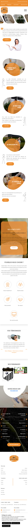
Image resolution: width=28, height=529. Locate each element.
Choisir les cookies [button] (6, 525)
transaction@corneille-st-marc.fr (21, 427)
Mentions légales (24, 470)
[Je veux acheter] (14, 143)
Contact (26, 468)
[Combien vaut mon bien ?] (14, 67)
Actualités (3, 4)
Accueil (2, 468)
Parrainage (9, 4)
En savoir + (7, 39)
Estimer (2, 484)
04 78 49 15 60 (24, 1)
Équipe (2, 470)
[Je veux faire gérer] (14, 105)
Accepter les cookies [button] (6, 523)
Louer (26, 484)
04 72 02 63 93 (5, 1)
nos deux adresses (14, 444)
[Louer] (8, 18)
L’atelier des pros (24, 4)
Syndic (5, 200)
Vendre (2, 482)
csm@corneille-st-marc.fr (6, 427)
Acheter (10, 163)
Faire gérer (6, 125)
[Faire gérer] (19, 18)
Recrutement (16, 4)
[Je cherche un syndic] (14, 181)
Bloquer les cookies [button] (15, 523)
